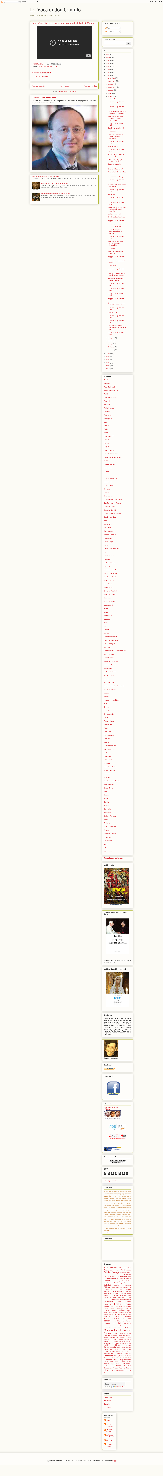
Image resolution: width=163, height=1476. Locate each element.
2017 (108, 69)
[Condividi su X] (56, 64)
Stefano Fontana (110, 816)
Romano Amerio (109, 770)
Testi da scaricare (110, 826)
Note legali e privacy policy (110, 1232)
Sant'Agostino (109, 784)
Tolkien (106, 830)
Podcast (107, 738)
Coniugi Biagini (109, 485)
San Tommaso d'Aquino (112, 781)
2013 (108, 357)
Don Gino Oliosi (109, 506)
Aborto (106, 380)
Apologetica (108, 418)
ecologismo (108, 524)
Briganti (106, 447)
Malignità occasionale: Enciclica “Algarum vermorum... (115, 118)
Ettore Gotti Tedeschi (45, 67)
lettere (106, 622)
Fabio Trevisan (109, 556)
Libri (105, 626)
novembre (112, 81)
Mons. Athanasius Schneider (114, 686)
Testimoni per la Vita (111, 1107)
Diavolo (106, 492)
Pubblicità (107, 756)
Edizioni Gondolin (110, 535)
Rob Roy (107, 763)
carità (106, 461)
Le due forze (112, 266)
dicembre (111, 78)
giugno (110, 96)
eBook (106, 520)
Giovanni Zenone (110, 594)
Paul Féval (107, 732)
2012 (108, 360)
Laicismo (107, 619)
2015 (108, 75)
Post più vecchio (90, 86)
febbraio (111, 347)
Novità (106, 703)
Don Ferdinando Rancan (112, 503)
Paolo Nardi (108, 724)
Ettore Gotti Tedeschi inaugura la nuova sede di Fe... (117, 327)
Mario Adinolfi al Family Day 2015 (116, 155)
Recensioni (108, 760)
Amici (106, 394)
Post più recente (38, 86)
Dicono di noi (108, 496)
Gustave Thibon (109, 601)
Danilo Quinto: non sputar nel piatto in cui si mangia (117, 209)
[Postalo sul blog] (54, 64)
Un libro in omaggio (114, 214)
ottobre (111, 84)
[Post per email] (47, 64)
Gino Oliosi (108, 584)
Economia (107, 528)
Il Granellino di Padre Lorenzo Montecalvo (54, 183)
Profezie (107, 753)
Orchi (106, 717)
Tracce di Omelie (110, 834)
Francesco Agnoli (110, 570)
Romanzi (107, 774)
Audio (106, 429)
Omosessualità (109, 714)
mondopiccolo (109, 682)
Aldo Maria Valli (109, 387)
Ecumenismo (108, 531)
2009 (108, 369)
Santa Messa (108, 788)
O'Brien (106, 707)
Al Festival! (111, 248)
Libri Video (107, 630)
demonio (107, 489)
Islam (106, 612)
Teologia (107, 823)
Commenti (110, 31)
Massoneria (108, 668)
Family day (111, 194)
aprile (110, 341)
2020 (108, 60)
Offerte (106, 710)
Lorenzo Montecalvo (111, 640)
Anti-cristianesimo (110, 408)
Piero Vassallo (109, 735)
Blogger (114, 1461)
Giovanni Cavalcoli (110, 591)
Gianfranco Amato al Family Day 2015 (115, 160)
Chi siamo (107, 1407)
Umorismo (107, 837)
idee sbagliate (109, 605)
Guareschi (107, 598)
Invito (106, 608)
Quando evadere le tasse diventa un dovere (117, 304)
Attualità (107, 425)
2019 (108, 63)
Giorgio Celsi (108, 587)
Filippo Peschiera (109, 1425)
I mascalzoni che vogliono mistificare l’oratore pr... (117, 112)
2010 (108, 366)
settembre (112, 87)
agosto (110, 90)
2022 (108, 54)
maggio (111, 338)
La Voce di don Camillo (55, 9)
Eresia (106, 545)
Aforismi (107, 383)
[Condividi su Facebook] (58, 64)
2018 (108, 66)
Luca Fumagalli (109, 644)
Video (106, 844)
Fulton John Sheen (110, 573)
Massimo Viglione (110, 665)
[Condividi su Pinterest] (60, 64)
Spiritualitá (107, 809)
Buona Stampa (109, 450)
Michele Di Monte (110, 672)
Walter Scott (108, 851)
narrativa (107, 696)
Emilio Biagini (108, 542)
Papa (106, 728)
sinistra (106, 805)
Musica (106, 693)
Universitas (108, 840)
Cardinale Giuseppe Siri (112, 457)
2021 (108, 57)
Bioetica (106, 443)
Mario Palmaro (109, 658)
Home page (64, 86)
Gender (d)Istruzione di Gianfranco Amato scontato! (116, 130)
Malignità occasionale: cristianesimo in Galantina (115, 136)
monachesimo (109, 675)
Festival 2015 (112, 312)
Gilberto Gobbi (109, 580)
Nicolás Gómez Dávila (111, 700)
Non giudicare (113, 146)
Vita (105, 848)
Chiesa (106, 471)
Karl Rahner (108, 615)
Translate (120, 1387)
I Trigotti (107, 1109)
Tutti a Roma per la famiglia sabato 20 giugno (115, 231)
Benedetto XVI (109, 436)
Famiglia (107, 559)
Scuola (106, 802)
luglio (110, 93)
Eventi (55, 67)
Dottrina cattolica (110, 517)
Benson (106, 440)
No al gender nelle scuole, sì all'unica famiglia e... (117, 274)
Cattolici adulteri (109, 464)
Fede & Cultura (109, 563)
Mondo (106, 679)
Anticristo (107, 411)
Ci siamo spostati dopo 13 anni (44, 97)
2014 (108, 354)
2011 (108, 363)
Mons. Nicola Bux (110, 689)
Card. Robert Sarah (111, 454)
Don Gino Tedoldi (110, 510)
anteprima (107, 404)
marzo (110, 344)
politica (106, 742)
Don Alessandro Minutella (113, 499)
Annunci (107, 401)
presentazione (109, 749)
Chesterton (108, 468)
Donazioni (107, 1404)
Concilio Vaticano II (110, 478)
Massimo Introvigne (111, 661)
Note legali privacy (110, 1181)
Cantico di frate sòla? (115, 169)
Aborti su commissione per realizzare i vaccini (56, 193)
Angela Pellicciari (110, 397)
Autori (106, 433)
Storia (106, 819)
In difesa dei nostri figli (115, 177)
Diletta (108, 1420)
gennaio (111, 350)
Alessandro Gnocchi (111, 390)
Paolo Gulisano (109, 721)
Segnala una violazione (113, 858)
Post (108, 28)
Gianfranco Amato (110, 577)
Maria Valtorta (109, 654)
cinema (106, 475)
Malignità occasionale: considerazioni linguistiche (115, 243)
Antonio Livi (108, 415)
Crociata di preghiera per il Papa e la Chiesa (46, 176)
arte (105, 422)
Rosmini (107, 777)
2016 (108, 72)
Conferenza (108, 482)
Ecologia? (111, 99)
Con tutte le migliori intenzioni (114, 165)
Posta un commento (41, 76)
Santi (105, 791)
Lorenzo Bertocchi (110, 637)
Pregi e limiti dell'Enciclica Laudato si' (117, 173)
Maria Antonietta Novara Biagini (115, 651)
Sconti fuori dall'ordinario (116, 217)
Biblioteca (107, 1400)
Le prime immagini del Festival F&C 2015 (115, 226)
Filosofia (107, 566)
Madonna (107, 647)
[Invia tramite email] (52, 64)
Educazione (108, 538)
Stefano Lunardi (109, 1445)
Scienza (106, 795)
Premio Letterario (110, 746)
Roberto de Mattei (110, 767)
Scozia (106, 798)
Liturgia (106, 633)
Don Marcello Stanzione (112, 513)
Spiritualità (107, 812)
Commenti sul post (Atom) (67, 92)
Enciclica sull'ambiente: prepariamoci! (116, 279)
